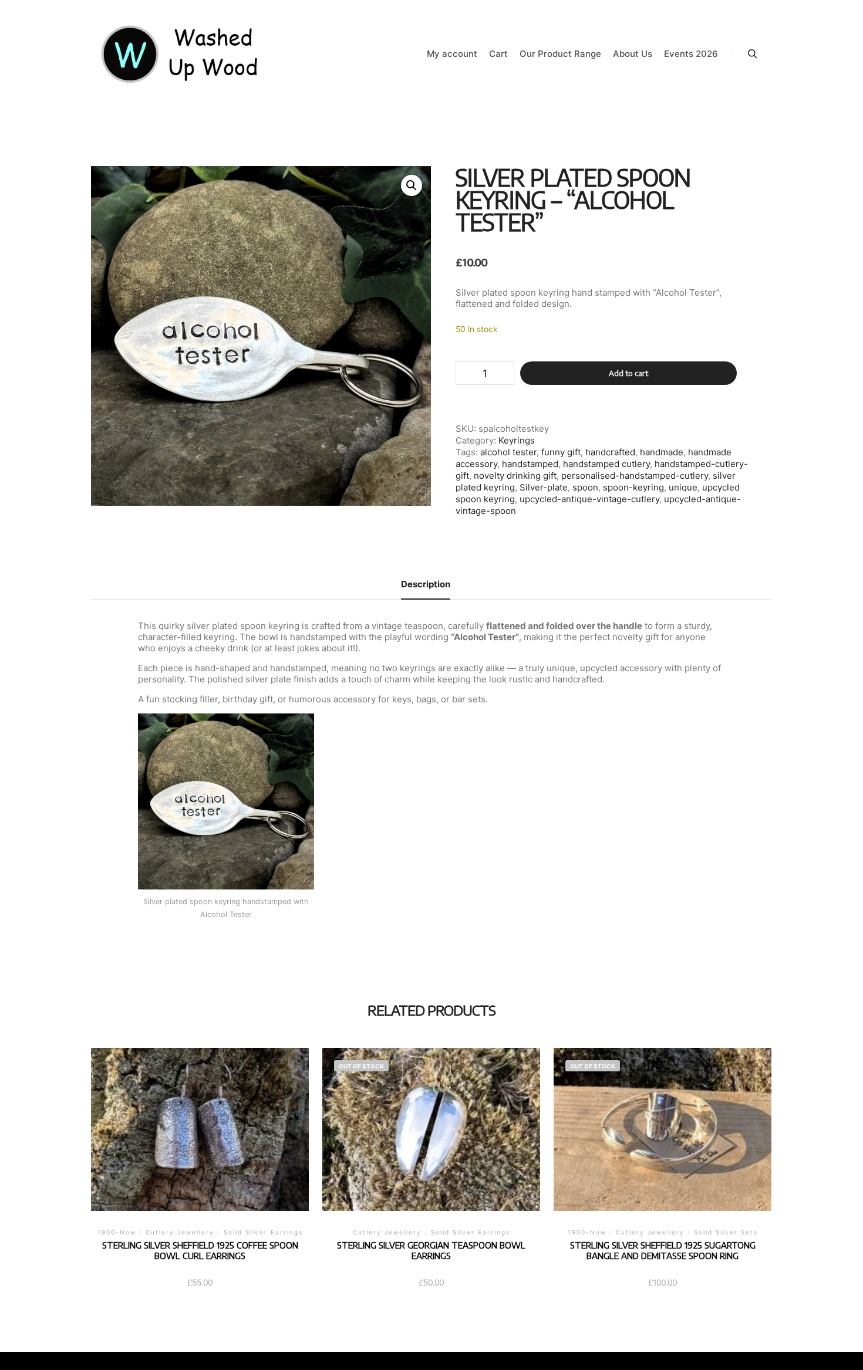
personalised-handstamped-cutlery (634, 475)
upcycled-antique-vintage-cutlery (589, 499)
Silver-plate (544, 487)
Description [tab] (425, 584)
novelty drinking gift (515, 475)
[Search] (752, 54)
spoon (585, 487)
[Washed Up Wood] (180, 54)
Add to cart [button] (200, 1144)
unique (683, 487)
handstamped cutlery (606, 463)
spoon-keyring (633, 487)
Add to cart (628, 373)
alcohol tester (508, 452)
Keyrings (516, 440)
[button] (411, 185)
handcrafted (610, 452)
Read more (431, 1144)
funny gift (561, 452)
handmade (661, 452)
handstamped (530, 463)
